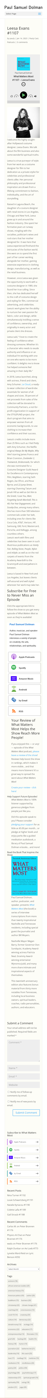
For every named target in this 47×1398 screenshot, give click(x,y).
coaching (13, 1310)
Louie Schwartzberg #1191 (20, 1200)
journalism (13, 1348)
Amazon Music (26, 679)
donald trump (14, 1324)
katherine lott (28, 1348)
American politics (16, 1295)
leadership (13, 1353)
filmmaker (32, 1334)
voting (25, 1382)
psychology (14, 1373)
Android (23, 690)
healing (21, 1339)
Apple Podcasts (27, 657)
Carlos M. (11, 1226)
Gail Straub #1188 (16, 1214)
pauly (12, 38)
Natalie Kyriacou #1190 (18, 1204)
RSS (21, 711)
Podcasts (11, 42)
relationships (14, 1377)
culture (12, 1320)
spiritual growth (31, 1377)
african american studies (19, 1286)
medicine (34, 1358)
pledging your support (22, 824)
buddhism (13, 1300)
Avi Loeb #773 (31, 1248)
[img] (23, 84)
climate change (29, 1305)
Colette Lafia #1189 (16, 1209)
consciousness (27, 1310)
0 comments (22, 42)
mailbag (21, 1358)
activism (12, 1281)
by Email (23, 700)
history (12, 1344)
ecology (28, 1324)
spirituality (13, 1382)
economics (13, 1329)
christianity (13, 1305)
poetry (12, 1368)
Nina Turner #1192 (16, 1195)
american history (16, 1291)
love (11, 1358)
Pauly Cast (33, 38)
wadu (10, 1243)
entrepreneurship (16, 1334)
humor (23, 1344)
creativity (25, 1315)
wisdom (12, 1387)
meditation (13, 1363)
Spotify (22, 668)
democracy (25, 1320)
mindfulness (28, 1363)
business (26, 1300)
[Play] (24, 95)
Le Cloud (26, 384)
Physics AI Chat (14, 1235)
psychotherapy (29, 1373)
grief (11, 1339)
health (33, 1339)
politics (23, 1368)
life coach (27, 1353)
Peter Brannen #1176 (26, 1243)
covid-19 (13, 1315)
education (27, 1329)
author (31, 1295)
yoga (23, 1387)
